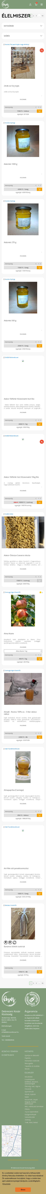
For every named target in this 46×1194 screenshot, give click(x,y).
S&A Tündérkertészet (12, 749)
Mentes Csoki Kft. (11, 905)
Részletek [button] (6, 1184)
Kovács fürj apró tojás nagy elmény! (17, 44)
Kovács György (10, 123)
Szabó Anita (9, 514)
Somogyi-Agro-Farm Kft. (13, 592)
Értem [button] (23, 1190)
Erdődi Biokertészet (11, 357)
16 (42, 16)
